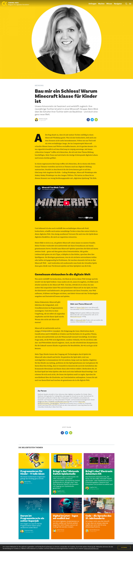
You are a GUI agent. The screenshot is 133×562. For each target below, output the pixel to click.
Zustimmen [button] (124, 547)
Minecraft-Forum (75, 316)
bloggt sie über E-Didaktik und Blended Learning (53, 401)
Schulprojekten (46, 331)
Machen (101, 4)
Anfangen (92, 4)
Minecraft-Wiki (81, 320)
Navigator (118, 4)
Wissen (109, 4)
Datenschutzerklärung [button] (91, 548)
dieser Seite (81, 307)
